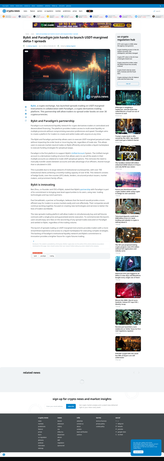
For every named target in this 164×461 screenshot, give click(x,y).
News (25, 11)
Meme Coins (19, 6)
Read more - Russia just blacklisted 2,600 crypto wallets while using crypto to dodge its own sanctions (128, 179)
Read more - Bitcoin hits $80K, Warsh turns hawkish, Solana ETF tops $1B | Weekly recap (128, 290)
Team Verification (82, 432)
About (33, 6)
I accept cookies (138, 452)
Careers (79, 429)
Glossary (68, 6)
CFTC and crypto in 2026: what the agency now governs (127, 45)
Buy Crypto (6, 6)
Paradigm (43, 256)
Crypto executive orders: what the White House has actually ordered (127, 64)
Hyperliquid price (81, 16)
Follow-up (54, 6)
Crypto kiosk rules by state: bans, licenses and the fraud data (126, 71)
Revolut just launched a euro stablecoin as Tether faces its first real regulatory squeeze (128, 329)
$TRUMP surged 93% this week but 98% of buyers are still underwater (126, 355)
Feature (32, 11)
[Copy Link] (26, 120)
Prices (75, 11)
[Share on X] (26, 110)
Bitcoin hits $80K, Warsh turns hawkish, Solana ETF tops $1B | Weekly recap (127, 302)
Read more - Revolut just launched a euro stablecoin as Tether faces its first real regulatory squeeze (128, 317)
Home (27, 34)
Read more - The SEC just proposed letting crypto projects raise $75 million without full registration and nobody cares (128, 235)
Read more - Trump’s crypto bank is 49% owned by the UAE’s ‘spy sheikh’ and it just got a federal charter (128, 126)
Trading (52, 256)
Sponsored (60, 445)
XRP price (38, 16)
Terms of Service (101, 421)
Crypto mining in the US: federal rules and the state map (128, 78)
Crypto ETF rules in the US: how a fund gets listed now (127, 58)
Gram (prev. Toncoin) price (142, 16)
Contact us (27, 6)
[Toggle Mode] (160, 6)
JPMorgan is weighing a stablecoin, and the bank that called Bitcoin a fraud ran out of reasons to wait (127, 110)
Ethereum (60, 424)
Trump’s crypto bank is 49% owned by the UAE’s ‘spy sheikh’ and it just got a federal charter (127, 138)
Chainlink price (111, 16)
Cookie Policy (100, 426)
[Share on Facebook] (26, 107)
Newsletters (40, 6)
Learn (80, 11)
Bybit (33, 105)
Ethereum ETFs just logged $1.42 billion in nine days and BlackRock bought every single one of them (128, 275)
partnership (85, 189)
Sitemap (40, 448)
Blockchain (60, 435)
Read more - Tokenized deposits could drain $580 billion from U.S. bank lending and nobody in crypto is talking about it (128, 206)
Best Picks (62, 6)
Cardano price (96, 16)
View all (128, 83)
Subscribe (71, 406)
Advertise (47, 6)
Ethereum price (25, 16)
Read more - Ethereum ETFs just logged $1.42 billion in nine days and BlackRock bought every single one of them (128, 263)
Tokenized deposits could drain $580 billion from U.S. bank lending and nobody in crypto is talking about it (127, 219)
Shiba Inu (60, 432)
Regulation (60, 443)
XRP (58, 429)
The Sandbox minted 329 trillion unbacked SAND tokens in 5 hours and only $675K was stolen (128, 165)
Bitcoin (59, 421)
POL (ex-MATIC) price (125, 16)
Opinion (39, 11)
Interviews (41, 445)
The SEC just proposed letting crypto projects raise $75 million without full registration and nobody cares (127, 248)
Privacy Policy (100, 424)
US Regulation (48, 11)
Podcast (40, 443)
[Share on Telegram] (26, 117)
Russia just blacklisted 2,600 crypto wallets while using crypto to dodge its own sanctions (127, 191)
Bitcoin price (9, 16)
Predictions (67, 11)
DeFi (58, 440)
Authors (79, 435)
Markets (58, 11)
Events (12, 6)
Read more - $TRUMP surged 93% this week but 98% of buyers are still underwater (128, 343)
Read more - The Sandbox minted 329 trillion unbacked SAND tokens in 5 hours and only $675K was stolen (128, 153)
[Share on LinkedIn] (26, 114)
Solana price (67, 16)
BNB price (53, 16)
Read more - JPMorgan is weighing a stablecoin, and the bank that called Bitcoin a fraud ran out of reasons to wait (128, 97)
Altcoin (59, 437)
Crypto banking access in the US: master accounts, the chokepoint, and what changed (128, 51)
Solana (59, 426)
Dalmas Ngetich (32, 46)
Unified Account (78, 153)
